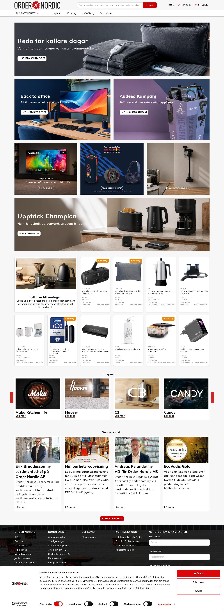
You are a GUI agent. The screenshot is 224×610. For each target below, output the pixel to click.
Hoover (184, 289)
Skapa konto (89, 536)
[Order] (37, 5)
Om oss (18, 541)
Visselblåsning (22, 553)
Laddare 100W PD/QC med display (192, 350)
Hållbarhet (20, 549)
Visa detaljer (164, 604)
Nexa (117, 347)
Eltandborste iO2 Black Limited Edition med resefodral (59, 351)
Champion (86, 289)
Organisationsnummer (160, 566)
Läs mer (21, 415)
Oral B (52, 347)
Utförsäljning (88, 13)
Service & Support (58, 545)
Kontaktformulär (125, 549)
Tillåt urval (198, 582)
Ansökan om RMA (58, 549)
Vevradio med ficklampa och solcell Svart (94, 292)
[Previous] (11, 397)
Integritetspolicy (57, 562)
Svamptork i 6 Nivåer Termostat (157, 350)
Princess (152, 347)
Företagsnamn (156, 551)
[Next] (212, 397)
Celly (182, 347)
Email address (156, 537)
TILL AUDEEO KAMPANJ (135, 112)
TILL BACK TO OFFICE (35, 112)
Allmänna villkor (57, 536)
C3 (149, 289)
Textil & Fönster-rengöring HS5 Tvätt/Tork (194, 292)
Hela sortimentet (24, 13)
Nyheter (57, 13)
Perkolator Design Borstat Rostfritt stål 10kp (159, 292)
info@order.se (131, 541)
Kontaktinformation (126, 545)
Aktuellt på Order (24, 562)
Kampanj (71, 13)
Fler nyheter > (112, 518)
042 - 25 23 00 (133, 536)
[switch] (88, 603)
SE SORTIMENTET (30, 233)
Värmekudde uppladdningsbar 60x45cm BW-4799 (128, 292)
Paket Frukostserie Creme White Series (27, 350)
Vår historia (21, 545)
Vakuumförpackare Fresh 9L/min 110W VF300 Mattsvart (95, 350)
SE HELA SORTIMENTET (33, 58)
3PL (16, 536)
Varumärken (106, 13)
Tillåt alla (198, 573)
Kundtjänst (57, 531)
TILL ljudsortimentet (112, 188)
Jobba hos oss (22, 558)
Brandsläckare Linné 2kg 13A (127, 349)
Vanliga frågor (56, 541)
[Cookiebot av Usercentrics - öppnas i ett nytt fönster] (19, 604)
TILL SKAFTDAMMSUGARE (177, 188)
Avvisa (198, 590)
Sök (151, 5)
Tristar (118, 289)
